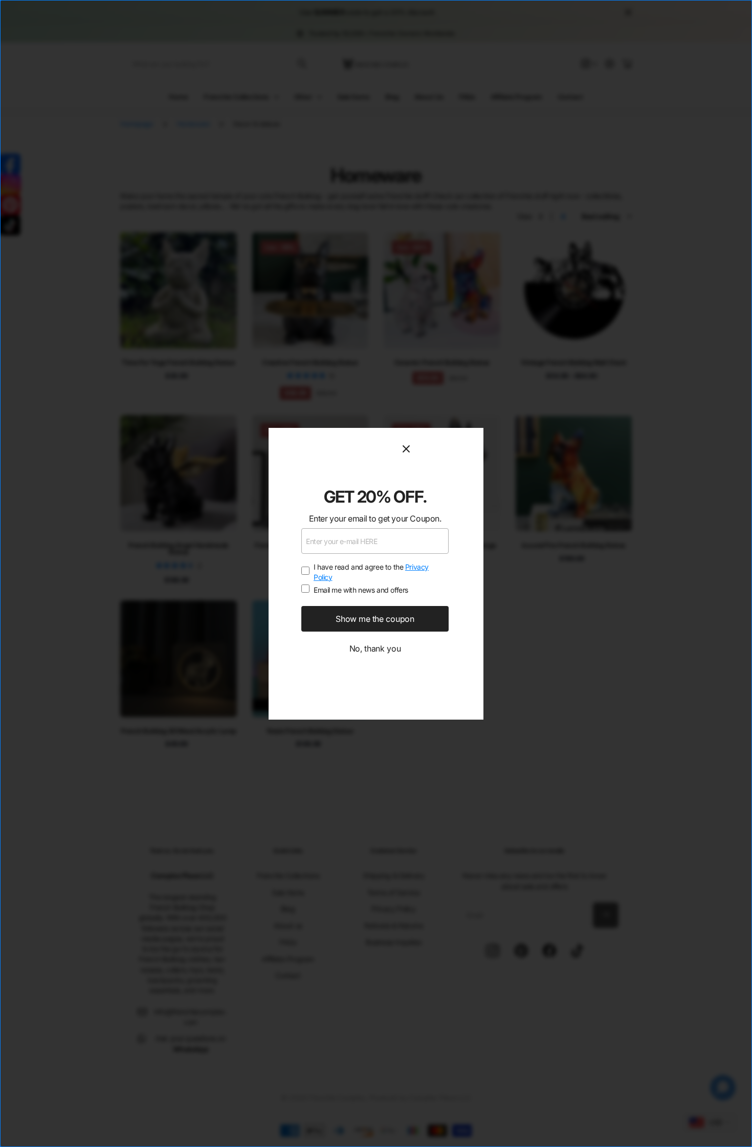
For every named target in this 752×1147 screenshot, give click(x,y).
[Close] (437, 449)
